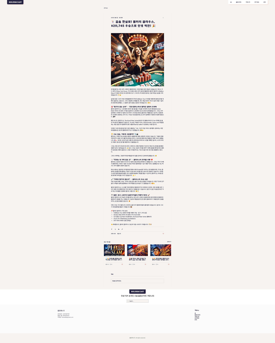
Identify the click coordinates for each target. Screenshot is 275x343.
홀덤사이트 (197, 314)
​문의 (196, 319)
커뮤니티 (197, 316)
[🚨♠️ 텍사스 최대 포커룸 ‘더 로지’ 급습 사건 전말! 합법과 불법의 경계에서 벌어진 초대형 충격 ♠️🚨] (137, 250)
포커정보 (197, 318)
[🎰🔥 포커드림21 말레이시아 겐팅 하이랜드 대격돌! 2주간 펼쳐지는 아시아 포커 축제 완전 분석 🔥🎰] (160, 250)
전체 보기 (169, 241)
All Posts (106, 8)
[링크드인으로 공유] (118, 229)
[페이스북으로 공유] (111, 229)
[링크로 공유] (122, 229)
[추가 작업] (163, 17)
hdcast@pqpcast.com (67, 317)
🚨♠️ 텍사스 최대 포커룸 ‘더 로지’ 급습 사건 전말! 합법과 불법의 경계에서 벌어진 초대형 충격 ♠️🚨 (137, 259)
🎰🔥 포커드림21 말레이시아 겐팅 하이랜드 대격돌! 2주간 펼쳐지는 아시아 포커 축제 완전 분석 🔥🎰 (160, 259)
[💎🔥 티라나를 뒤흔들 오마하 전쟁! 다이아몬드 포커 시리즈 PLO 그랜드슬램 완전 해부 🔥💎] (114, 250)
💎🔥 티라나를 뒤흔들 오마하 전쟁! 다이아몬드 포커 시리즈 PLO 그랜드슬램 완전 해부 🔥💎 (114, 259)
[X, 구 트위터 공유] (115, 229)
